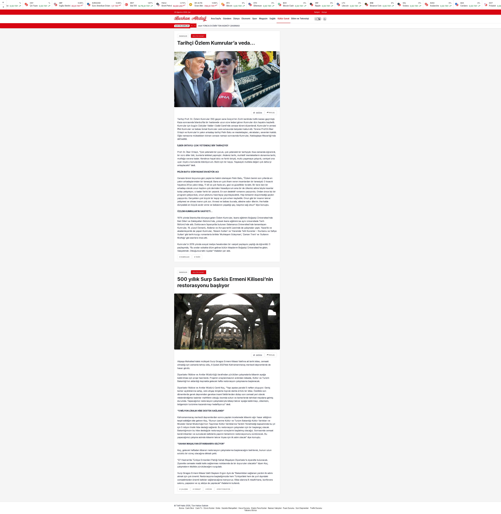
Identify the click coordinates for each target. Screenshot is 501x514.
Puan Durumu (288, 508)
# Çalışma (183, 489)
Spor (254, 18)
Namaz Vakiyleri (275, 508)
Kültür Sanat (283, 18)
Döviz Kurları (209, 508)
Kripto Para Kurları (259, 508)
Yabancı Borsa (250, 510)
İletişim (317, 12)
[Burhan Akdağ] (190, 18)
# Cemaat (197, 489)
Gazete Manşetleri (229, 508)
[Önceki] (3, 2)
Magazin (263, 18)
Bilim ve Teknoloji (300, 18)
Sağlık (273, 18)
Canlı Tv (198, 508)
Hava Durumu (244, 508)
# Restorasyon (223, 489)
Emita (218, 508)
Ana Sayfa (216, 18)
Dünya (236, 18)
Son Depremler (302, 508)
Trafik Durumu (316, 508)
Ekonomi (246, 18)
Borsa (181, 508)
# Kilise (209, 489)
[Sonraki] (3, 7)
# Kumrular (184, 257)
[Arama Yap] (325, 19)
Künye (324, 12)
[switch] (317, 19)
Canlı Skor (189, 508)
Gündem (227, 18)
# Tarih (197, 257)
